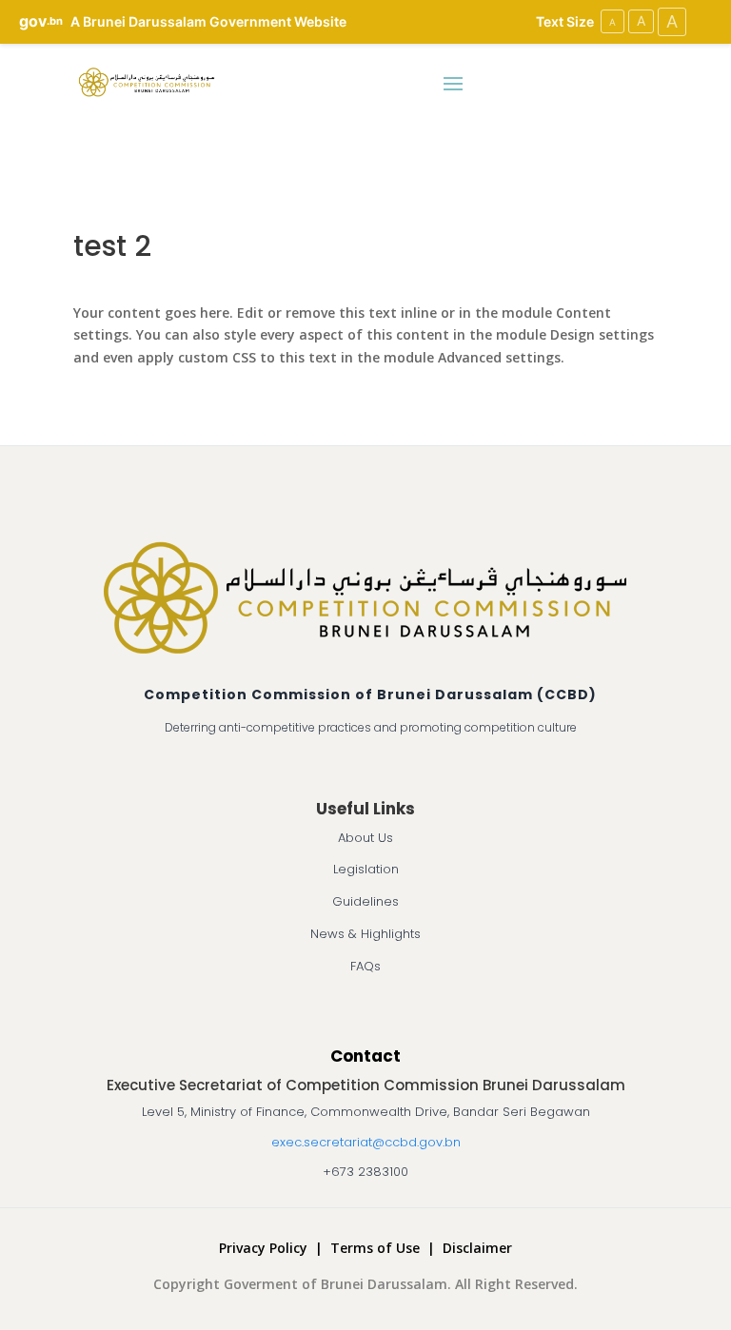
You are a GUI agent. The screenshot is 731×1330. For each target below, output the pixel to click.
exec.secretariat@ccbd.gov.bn (366, 1142)
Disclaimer (477, 1248)
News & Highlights (365, 934)
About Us (365, 838)
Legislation (366, 869)
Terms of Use (375, 1248)
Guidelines (365, 901)
